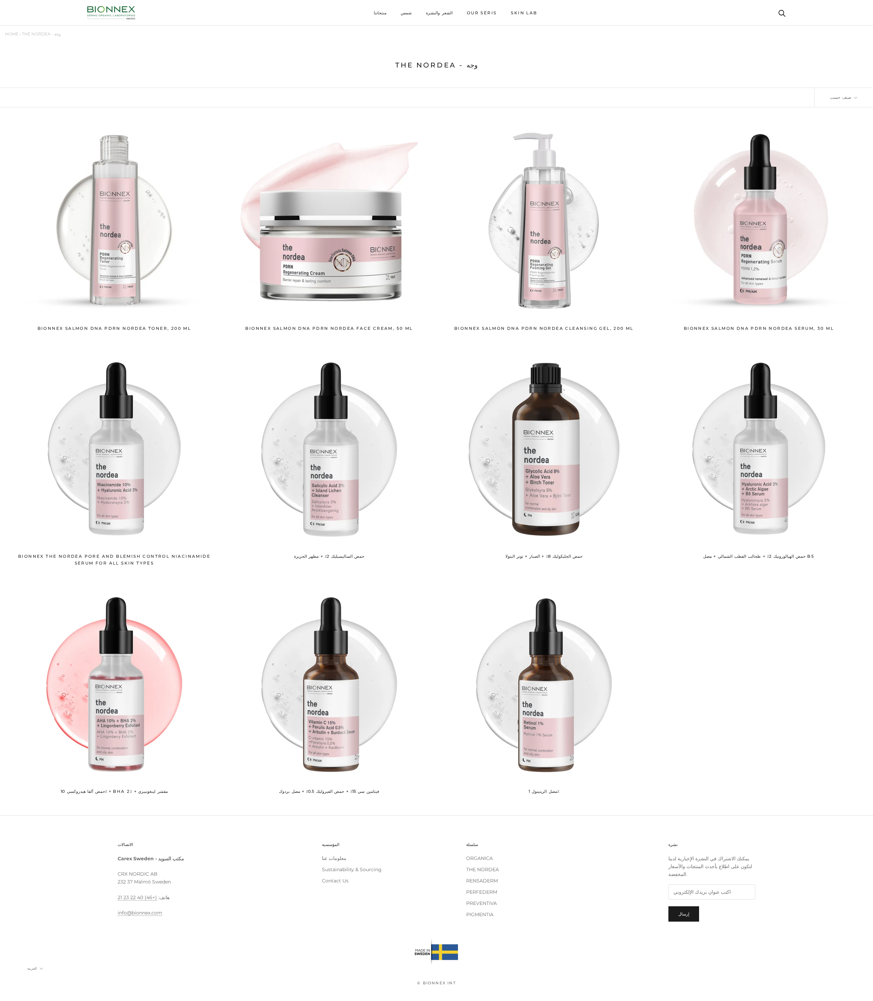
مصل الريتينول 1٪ (544, 791)
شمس (406, 12)
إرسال (683, 914)
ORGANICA (479, 858)
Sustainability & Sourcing (352, 869)
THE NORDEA (482, 869)
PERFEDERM (481, 892)
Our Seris (482, 12)
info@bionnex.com (140, 913)
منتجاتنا (380, 12)
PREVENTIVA (481, 903)
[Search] (782, 12)
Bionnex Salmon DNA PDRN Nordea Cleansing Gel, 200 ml (544, 328)
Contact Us (335, 881)
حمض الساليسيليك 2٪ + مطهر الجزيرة (329, 556)
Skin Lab (524, 12)
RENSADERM (482, 881)
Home (11, 33)
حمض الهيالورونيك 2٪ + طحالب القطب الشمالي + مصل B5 (758, 556)
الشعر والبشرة (439, 12)
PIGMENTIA (479, 914)
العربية (32, 968)
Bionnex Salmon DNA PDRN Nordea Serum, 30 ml (759, 328)
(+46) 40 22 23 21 (137, 897)
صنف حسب (841, 97)
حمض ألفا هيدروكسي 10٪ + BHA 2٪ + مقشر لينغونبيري (114, 791)
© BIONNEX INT (436, 983)
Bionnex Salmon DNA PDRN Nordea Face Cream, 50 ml (329, 328)
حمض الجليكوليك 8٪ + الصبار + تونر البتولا (544, 556)
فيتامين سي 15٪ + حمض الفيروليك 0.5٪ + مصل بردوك (329, 791)
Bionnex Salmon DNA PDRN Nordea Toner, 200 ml (114, 328)
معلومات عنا (334, 858)
